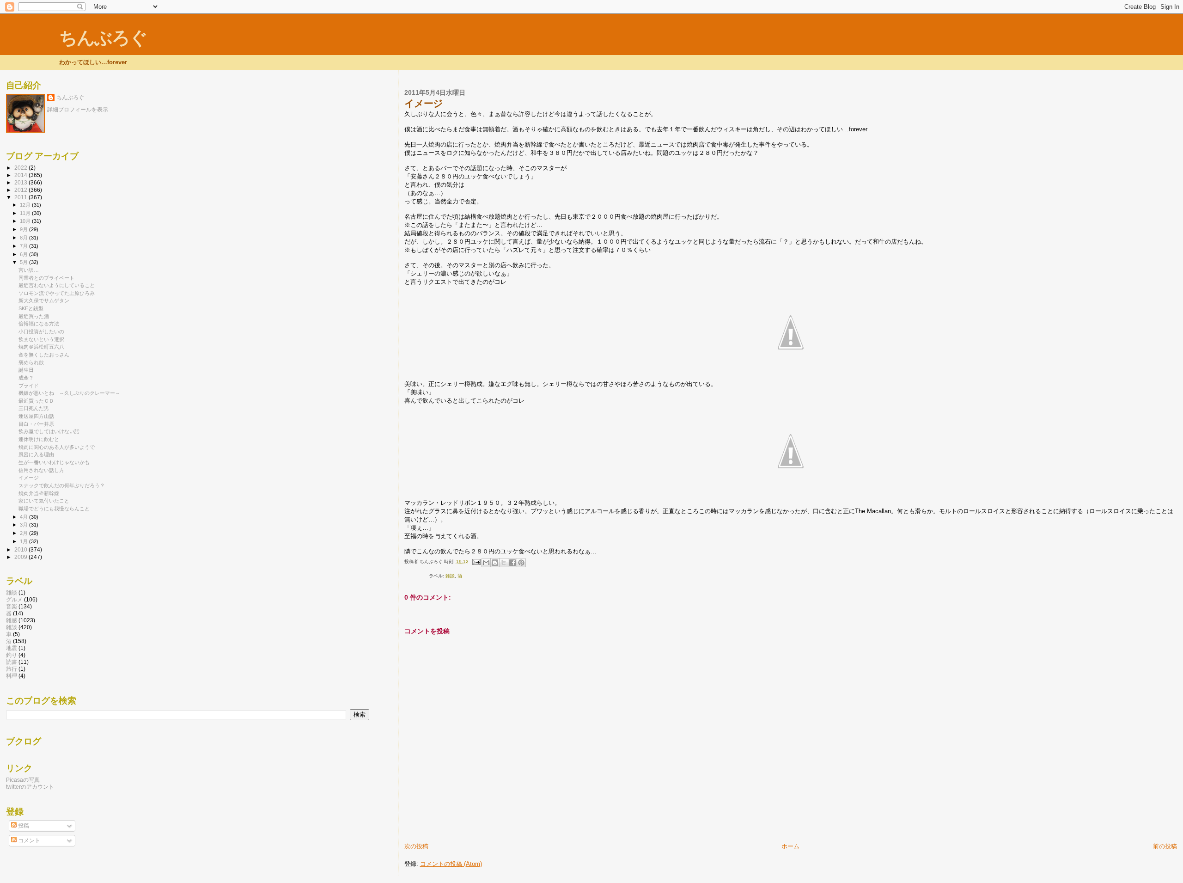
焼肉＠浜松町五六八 (41, 347)
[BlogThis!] (495, 562)
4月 (24, 517)
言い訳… (28, 270)
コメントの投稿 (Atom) (451, 863)
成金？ (26, 377)
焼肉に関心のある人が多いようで (56, 447)
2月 (24, 533)
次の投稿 (416, 846)
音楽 (11, 606)
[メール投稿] (476, 561)
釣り (11, 655)
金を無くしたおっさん (43, 354)
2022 (21, 168)
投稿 (23, 825)
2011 (21, 197)
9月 (24, 229)
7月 (24, 246)
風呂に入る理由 (36, 454)
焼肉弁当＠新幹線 (38, 493)
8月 (24, 237)
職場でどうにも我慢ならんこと (54, 508)
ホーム (790, 846)
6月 (24, 254)
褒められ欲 (31, 362)
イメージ (28, 477)
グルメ (14, 599)
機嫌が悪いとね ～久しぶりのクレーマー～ (69, 393)
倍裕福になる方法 (38, 323)
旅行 (11, 669)
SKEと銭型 (30, 308)
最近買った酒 (33, 316)
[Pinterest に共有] (521, 562)
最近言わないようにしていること (56, 285)
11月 (26, 213)
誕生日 (26, 370)
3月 (24, 524)
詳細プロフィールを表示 (77, 109)
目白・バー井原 (36, 424)
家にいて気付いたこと (43, 500)
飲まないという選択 (41, 339)
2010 (21, 549)
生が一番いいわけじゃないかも (54, 462)
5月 (24, 262)
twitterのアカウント (30, 787)
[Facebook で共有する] (512, 562)
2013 (21, 182)
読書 (11, 662)
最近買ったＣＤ (36, 401)
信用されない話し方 (41, 470)
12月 (26, 205)
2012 (21, 190)
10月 (26, 221)
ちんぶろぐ (103, 38)
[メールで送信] (486, 562)
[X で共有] (503, 562)
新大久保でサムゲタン (43, 300)
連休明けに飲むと (38, 439)
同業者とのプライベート (46, 278)
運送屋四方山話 (36, 416)
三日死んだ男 (33, 408)
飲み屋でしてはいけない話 (48, 431)
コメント (28, 840)
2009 (21, 557)
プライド (28, 385)
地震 (11, 648)
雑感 (11, 620)
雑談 (11, 592)
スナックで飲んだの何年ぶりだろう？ (61, 485)
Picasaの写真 (23, 780)
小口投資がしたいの (41, 331)
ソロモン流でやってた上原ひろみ (56, 293)
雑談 (450, 575)
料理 (11, 676)
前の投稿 (1165, 846)
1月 (24, 541)
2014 (21, 175)
